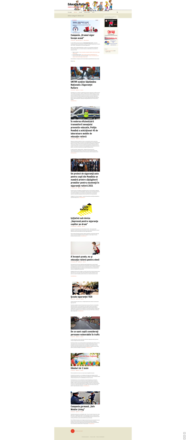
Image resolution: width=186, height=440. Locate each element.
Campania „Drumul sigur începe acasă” (82, 36)
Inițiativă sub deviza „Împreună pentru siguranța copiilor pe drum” (84, 221)
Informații (80, 12)
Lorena (83, 138)
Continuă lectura (74, 100)
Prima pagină (70, 12)
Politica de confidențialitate (100, 436)
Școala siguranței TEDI (81, 296)
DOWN (184, 438)
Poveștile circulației (87, 12)
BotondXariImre (86, 40)
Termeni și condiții (92, 436)
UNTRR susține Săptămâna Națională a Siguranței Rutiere (83, 84)
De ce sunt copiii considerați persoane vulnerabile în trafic (85, 333)
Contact (93, 12)
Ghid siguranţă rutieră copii (109, 50)
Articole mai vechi (77, 431)
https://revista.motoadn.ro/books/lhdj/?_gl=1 (89, 54)
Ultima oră (75, 12)
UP (184, 436)
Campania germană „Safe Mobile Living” (83, 408)
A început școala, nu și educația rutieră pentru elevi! (85, 258)
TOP (184, 433)
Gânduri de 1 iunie (79, 368)
